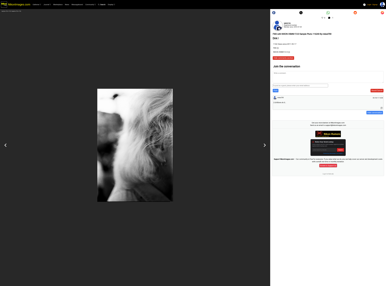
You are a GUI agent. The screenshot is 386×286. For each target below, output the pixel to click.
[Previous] (6, 148)
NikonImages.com (19, 4)
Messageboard (77, 5)
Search (340, 150)
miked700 (287, 23)
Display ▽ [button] (111, 5)
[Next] (265, 148)
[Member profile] (278, 26)
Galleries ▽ (37, 5)
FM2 (275, 48)
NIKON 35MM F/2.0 (280, 52)
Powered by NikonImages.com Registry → (333, 153)
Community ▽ (90, 5)
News (67, 5)
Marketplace (58, 5)
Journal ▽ (47, 5)
